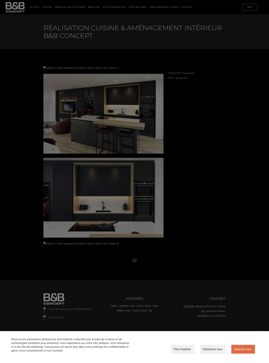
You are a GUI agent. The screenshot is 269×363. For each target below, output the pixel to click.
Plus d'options (182, 349)
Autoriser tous (242, 349)
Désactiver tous (212, 349)
